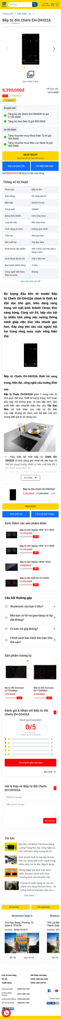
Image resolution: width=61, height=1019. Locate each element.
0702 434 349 (23, 999)
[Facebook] (49, 991)
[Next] (53, 48)
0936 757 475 (23, 989)
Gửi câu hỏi (50, 821)
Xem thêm (29, 895)
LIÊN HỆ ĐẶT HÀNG (44, 514)
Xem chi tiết (29, 958)
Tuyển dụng (7, 983)
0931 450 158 (23, 994)
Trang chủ (7, 13)
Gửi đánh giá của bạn (31, 762)
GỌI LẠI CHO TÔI (16, 166)
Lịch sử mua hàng (9, 975)
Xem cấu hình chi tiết (30, 281)
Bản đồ (13, 958)
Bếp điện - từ (24, 13)
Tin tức (4, 979)
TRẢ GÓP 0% (16, 514)
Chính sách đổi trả (38, 983)
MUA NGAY (30, 506)
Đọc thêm (28, 478)
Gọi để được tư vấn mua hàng (23, 173)
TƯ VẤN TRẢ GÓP (44, 166)
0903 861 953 (23, 1003)
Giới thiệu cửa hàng (38, 975)
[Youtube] (56, 991)
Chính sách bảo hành (39, 979)
